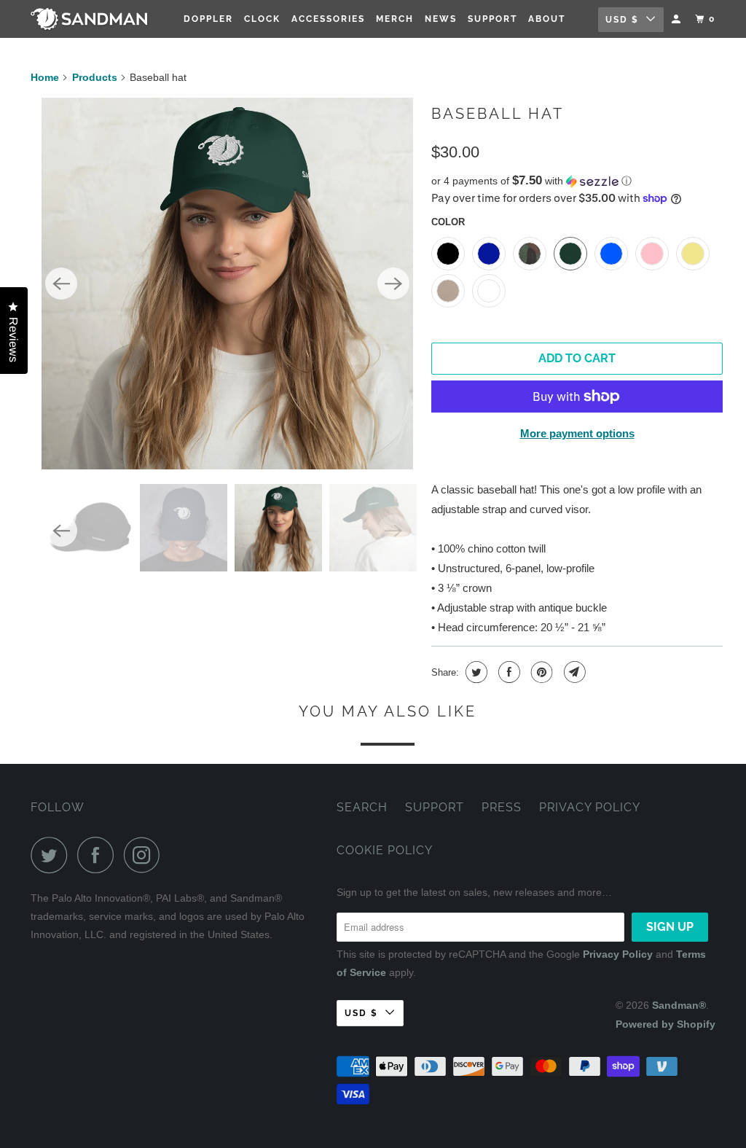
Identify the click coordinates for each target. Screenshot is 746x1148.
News (441, 19)
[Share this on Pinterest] (540, 672)
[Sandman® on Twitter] (52, 855)
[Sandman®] (89, 18)
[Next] (393, 284)
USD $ (622, 20)
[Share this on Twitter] (474, 672)
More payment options (577, 433)
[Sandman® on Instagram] (146, 855)
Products (94, 77)
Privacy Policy (589, 807)
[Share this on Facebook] (507, 672)
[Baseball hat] (227, 283)
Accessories (328, 19)
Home (45, 77)
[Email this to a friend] (573, 672)
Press (502, 807)
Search (362, 807)
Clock (262, 19)
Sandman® (679, 1005)
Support (492, 19)
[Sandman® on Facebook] (99, 855)
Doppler (208, 19)
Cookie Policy (385, 850)
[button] (577, 181)
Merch (395, 19)
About (546, 19)
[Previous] (61, 284)
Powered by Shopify (665, 1024)
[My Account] (677, 19)
